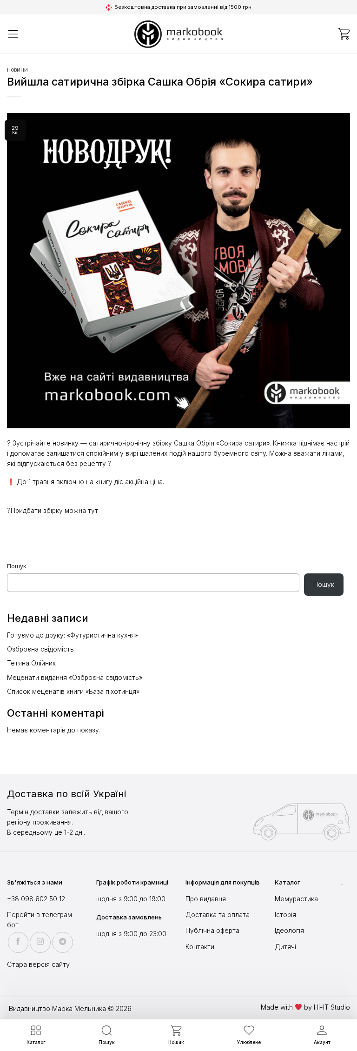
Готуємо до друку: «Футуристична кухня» (72, 635)
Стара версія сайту (38, 964)
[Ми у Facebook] (18, 942)
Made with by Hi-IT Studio (305, 1007)
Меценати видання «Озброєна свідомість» (74, 677)
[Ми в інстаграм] (40, 942)
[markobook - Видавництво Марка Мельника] (178, 34)
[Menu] (13, 34)
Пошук (16, 566)
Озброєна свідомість (40, 649)
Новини (17, 70)
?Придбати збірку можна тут (52, 510)
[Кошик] (344, 34)
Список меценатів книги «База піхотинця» (73, 691)
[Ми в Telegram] (62, 942)
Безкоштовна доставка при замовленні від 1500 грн (182, 7)
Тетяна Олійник (31, 663)
